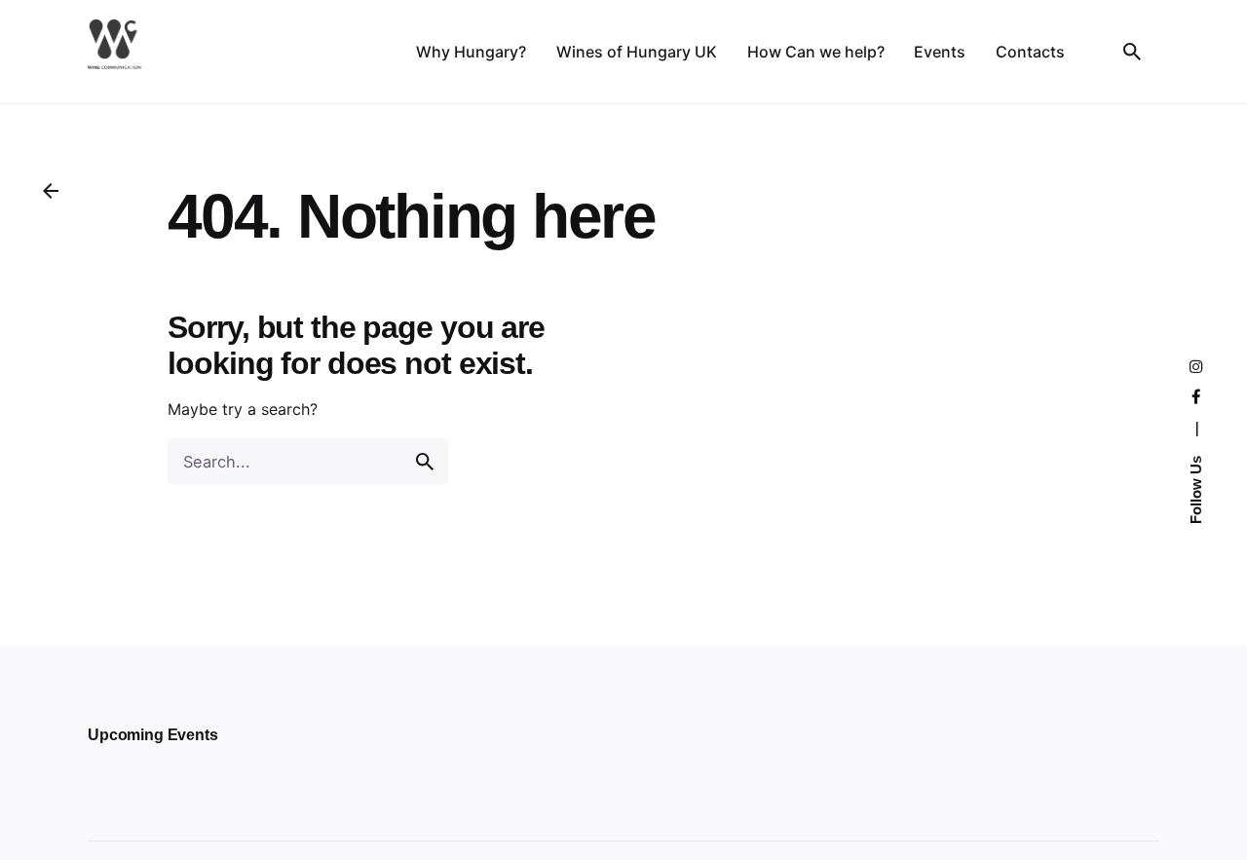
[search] (424, 461)
